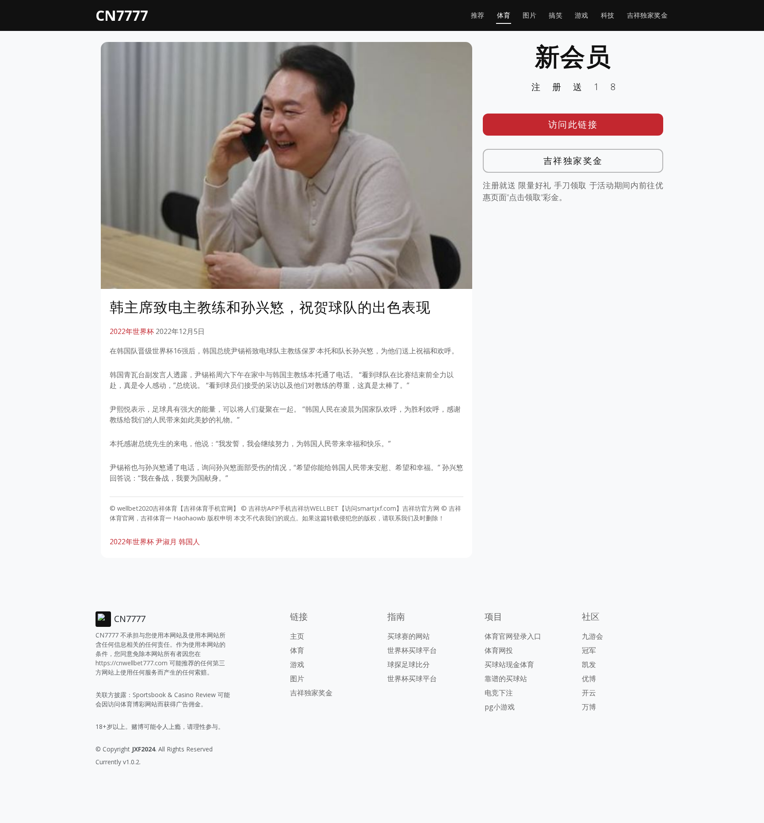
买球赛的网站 (408, 636)
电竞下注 (499, 693)
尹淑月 (166, 541)
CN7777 (122, 15)
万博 (589, 707)
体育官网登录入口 (513, 636)
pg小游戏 (500, 707)
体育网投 (499, 650)
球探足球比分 (408, 664)
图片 (529, 15)
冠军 (589, 650)
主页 (297, 636)
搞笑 (555, 15)
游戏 (581, 15)
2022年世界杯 (132, 331)
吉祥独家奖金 (647, 15)
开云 (589, 693)
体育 (504, 15)
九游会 (592, 636)
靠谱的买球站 (506, 678)
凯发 (589, 664)
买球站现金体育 (509, 664)
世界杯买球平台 (412, 650)
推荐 (478, 15)
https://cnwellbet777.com (132, 663)
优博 (589, 678)
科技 (608, 15)
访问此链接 (573, 124)
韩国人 (189, 541)
